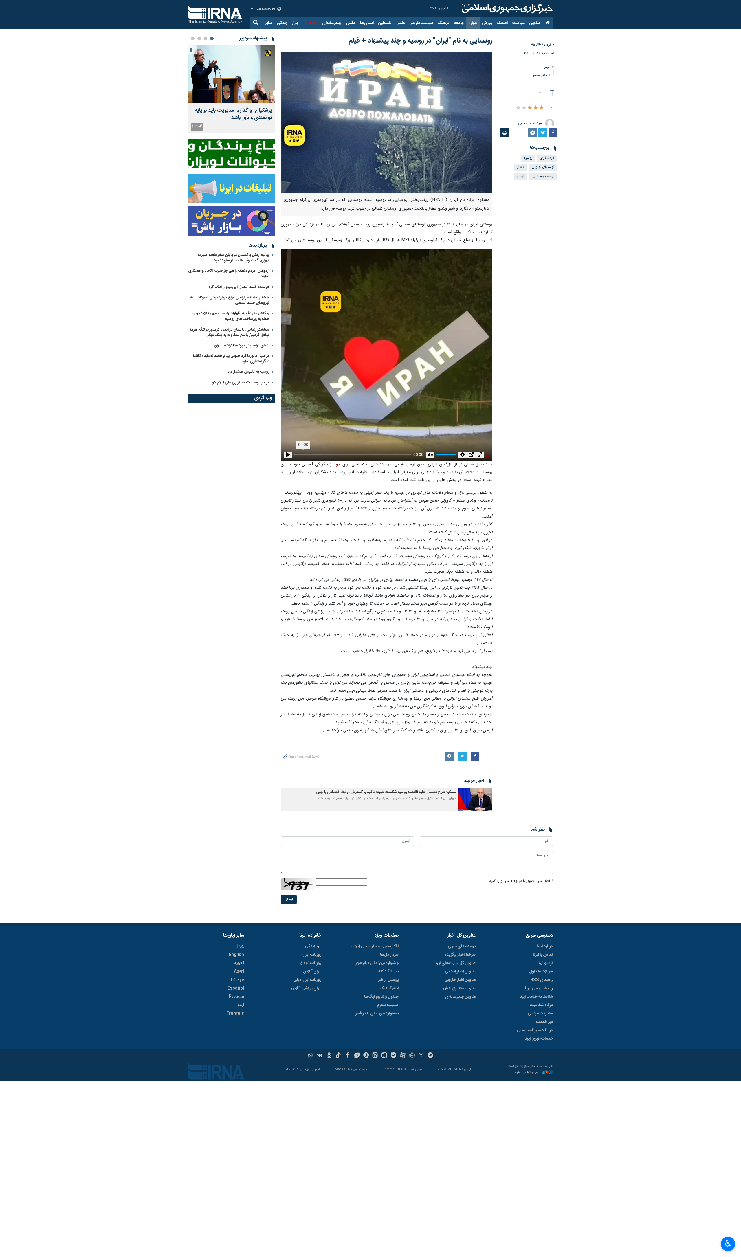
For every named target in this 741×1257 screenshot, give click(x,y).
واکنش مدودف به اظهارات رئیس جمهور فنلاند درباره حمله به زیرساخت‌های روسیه (230, 316)
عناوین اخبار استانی (460, 971)
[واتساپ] (311, 1055)
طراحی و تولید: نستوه (528, 1072)
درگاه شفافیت (541, 1005)
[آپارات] (403, 1055)
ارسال (289, 899)
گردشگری (547, 158)
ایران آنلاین (312, 971)
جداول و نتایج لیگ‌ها (381, 996)
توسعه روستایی (542, 176)
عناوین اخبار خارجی (460, 980)
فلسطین (385, 23)
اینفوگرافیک (389, 988)
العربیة (239, 963)
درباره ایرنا (545, 946)
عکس (350, 23)
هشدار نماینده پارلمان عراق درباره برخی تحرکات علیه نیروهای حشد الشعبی (229, 300)
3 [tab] (199, 38)
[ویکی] (320, 1055)
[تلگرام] (430, 1055)
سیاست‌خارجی (421, 23)
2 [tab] (205, 38)
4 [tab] (193, 38)
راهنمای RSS (541, 980)
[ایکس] (421, 1055)
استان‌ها (367, 23)
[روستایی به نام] (386, 122)
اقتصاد (502, 23)
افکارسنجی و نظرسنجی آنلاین (375, 946)
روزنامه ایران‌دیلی (307, 980)
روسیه (528, 158)
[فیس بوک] (347, 1055)
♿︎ (728, 1243)
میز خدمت (544, 1022)
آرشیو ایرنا (545, 963)
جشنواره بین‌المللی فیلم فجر (377, 963)
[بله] (393, 1055)
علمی (400, 23)
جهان (473, 23)
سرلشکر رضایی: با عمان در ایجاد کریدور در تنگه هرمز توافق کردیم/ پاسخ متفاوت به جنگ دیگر (229, 332)
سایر (268, 23)
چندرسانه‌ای (331, 23)
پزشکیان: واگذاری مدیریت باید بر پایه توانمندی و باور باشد (233, 114)
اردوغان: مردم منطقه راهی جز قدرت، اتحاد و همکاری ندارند (228, 274)
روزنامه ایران (311, 954)
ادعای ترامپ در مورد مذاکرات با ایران (241, 345)
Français (235, 1013)
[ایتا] (375, 1055)
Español (235, 988)
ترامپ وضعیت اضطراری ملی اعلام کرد (240, 382)
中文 (240, 946)
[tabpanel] (231, 89)
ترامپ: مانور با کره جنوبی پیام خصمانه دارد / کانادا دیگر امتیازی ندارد (231, 359)
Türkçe (237, 980)
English (236, 954)
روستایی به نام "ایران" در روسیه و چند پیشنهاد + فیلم (420, 41)
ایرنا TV (308, 23)
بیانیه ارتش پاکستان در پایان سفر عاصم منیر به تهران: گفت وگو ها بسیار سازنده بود (233, 258)
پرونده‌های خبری (462, 946)
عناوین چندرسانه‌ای (460, 996)
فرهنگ (444, 23)
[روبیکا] (412, 1055)
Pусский (236, 996)
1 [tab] (212, 38)
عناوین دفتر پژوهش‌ (459, 988)
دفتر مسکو (540, 75)
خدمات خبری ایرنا (538, 1038)
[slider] (348, 453)
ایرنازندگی (313, 946)
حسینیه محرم (388, 1005)
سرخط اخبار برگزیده (460, 954)
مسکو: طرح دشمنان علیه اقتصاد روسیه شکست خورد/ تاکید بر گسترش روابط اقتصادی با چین (386, 792)
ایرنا (506, 8)
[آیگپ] (384, 1055)
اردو (241, 1005)
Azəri (239, 971)
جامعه (459, 23)
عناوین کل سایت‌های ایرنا (455, 963)
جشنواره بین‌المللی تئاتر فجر (377, 1013)
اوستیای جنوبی (542, 167)
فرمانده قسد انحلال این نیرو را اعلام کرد (239, 287)
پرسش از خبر (388, 980)
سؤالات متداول (541, 971)
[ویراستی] (357, 1055)
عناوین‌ (534, 23)
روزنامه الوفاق (310, 963)
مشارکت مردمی (540, 1013)
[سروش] (366, 1055)
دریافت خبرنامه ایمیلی (535, 1030)
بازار (295, 23)
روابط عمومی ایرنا (539, 988)
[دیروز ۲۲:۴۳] (231, 74)
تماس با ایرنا (543, 954)
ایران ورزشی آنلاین (306, 988)
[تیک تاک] (338, 1055)
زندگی (282, 23)
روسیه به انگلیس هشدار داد (248, 372)
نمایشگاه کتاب (387, 971)
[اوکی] (329, 1055)
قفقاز (520, 167)
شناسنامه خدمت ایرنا (536, 996)
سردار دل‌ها (389, 954)
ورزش (487, 23)
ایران (520, 176)
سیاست (518, 23)
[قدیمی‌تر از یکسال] (475, 799)
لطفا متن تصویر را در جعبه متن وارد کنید (521, 881)
